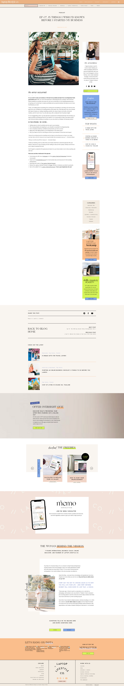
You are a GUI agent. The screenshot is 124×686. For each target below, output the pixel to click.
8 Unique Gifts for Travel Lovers (54, 356)
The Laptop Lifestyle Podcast (48, 163)
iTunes (50, 165)
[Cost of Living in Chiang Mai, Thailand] (34, 384)
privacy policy (89, 684)
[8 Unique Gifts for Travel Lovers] (34, 355)
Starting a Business (48, 367)
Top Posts (52, 353)
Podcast (62, 12)
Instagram (45, 156)
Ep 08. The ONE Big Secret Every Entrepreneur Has (81, 329)
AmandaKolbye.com (41, 160)
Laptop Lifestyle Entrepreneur (59, 156)
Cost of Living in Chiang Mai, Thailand (56, 385)
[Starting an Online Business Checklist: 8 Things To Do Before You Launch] (34, 369)
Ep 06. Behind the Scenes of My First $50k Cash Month (81, 334)
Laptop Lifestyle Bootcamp (48, 167)
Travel (58, 353)
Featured (44, 353)
